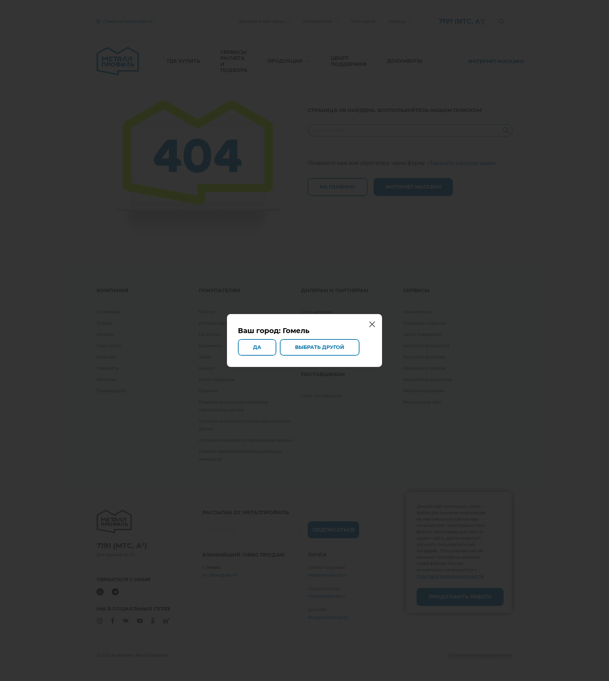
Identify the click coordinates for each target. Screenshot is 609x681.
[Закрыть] (372, 324)
